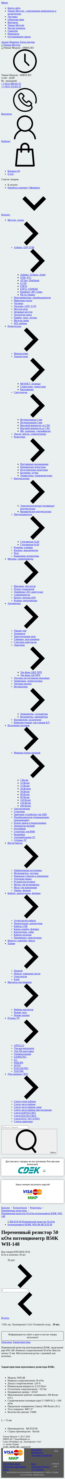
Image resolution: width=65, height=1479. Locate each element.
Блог (33, 1463)
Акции (5, 42)
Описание (6, 1342)
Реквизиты (37, 1452)
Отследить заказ (11, 1463)
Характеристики (22, 1342)
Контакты (36, 1449)
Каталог (6, 214)
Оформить (34, 187)
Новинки (14, 42)
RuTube (40, 1469)
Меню (4, 2)
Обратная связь (11, 1466)
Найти (53, 1152)
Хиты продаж (27, 42)
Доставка (36, 1455)
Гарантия (47, 1455)
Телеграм (36, 1466)
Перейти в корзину (18, 187)
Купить (5, 1318)
